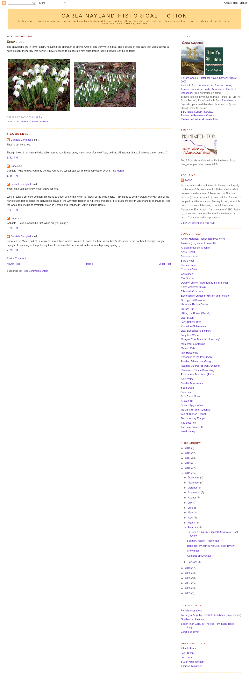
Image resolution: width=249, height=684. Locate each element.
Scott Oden (187, 387)
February (193, 527)
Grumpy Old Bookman (193, 300)
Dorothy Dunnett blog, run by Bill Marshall (204, 282)
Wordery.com (206, 85)
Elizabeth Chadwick (192, 291)
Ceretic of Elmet (190, 631)
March (192, 522)
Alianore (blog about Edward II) (198, 243)
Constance (187, 273)
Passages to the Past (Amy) (197, 357)
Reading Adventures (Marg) (196, 361)
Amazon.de (203, 89)
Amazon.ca (217, 89)
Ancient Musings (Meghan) (196, 247)
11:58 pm (37, 117)
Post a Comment (16, 258)
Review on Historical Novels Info (199, 119)
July (190, 502)
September (194, 492)
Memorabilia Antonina (193, 343)
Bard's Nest (187, 260)
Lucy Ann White (190, 335)
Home (89, 263)
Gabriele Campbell (21, 139)
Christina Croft (189, 269)
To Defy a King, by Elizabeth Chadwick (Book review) (211, 615)
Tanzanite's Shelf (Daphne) (196, 409)
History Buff (187, 308)
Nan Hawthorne (189, 352)
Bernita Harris (188, 265)
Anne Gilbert (188, 251)
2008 (188, 578)
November (194, 482)
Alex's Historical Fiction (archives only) (203, 238)
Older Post (165, 263)
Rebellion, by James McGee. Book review (210, 545)
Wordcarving (188, 431)
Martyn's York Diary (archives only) (200, 339)
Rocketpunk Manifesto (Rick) (197, 374)
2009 (188, 573)
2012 (188, 468)
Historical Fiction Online (194, 304)
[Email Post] (43, 117)
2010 (188, 568)
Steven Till (187, 400)
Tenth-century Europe (193, 418)
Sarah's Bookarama (192, 383)
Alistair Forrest (189, 648)
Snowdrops (15, 42)
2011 (188, 473)
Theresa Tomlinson (191, 666)
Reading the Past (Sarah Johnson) (200, 365)
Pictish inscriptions (191, 610)
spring (43, 121)
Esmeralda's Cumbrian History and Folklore (205, 295)
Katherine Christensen (193, 326)
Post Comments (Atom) (36, 270)
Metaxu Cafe (188, 348)
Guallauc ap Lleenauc (199, 555)
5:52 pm (12, 157)
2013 (188, 463)
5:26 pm (12, 228)
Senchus (186, 392)
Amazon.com (188, 89)
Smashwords (229, 100)
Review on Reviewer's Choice (197, 115)
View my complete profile (198, 223)
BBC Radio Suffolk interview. (197, 111)
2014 (188, 458)
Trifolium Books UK (192, 427)
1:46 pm (12, 175)
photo (34, 121)
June (191, 507)
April (191, 517)
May (191, 512)
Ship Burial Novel (190, 396)
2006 (188, 588)
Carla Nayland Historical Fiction (124, 15)
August (192, 497)
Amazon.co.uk (223, 85)
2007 (188, 583)
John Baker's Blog (191, 322)
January (193, 562)
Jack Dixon (187, 317)
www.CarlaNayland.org (132, 23)
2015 (188, 453)
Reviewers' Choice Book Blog (197, 370)
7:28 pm (12, 250)
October (193, 487)
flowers (22, 121)
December (194, 477)
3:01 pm (12, 209)
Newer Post (13, 263)
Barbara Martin (189, 256)
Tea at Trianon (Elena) (193, 414)
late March (118, 170)
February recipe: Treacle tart (203, 540)
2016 (188, 448)
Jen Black (186, 657)
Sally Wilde (187, 378)
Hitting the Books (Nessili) (195, 313)
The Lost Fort (188, 422)
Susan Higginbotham (192, 405)
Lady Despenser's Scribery (196, 330)
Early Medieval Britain (193, 287)
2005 (188, 593)
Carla (14, 166)
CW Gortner (187, 278)
